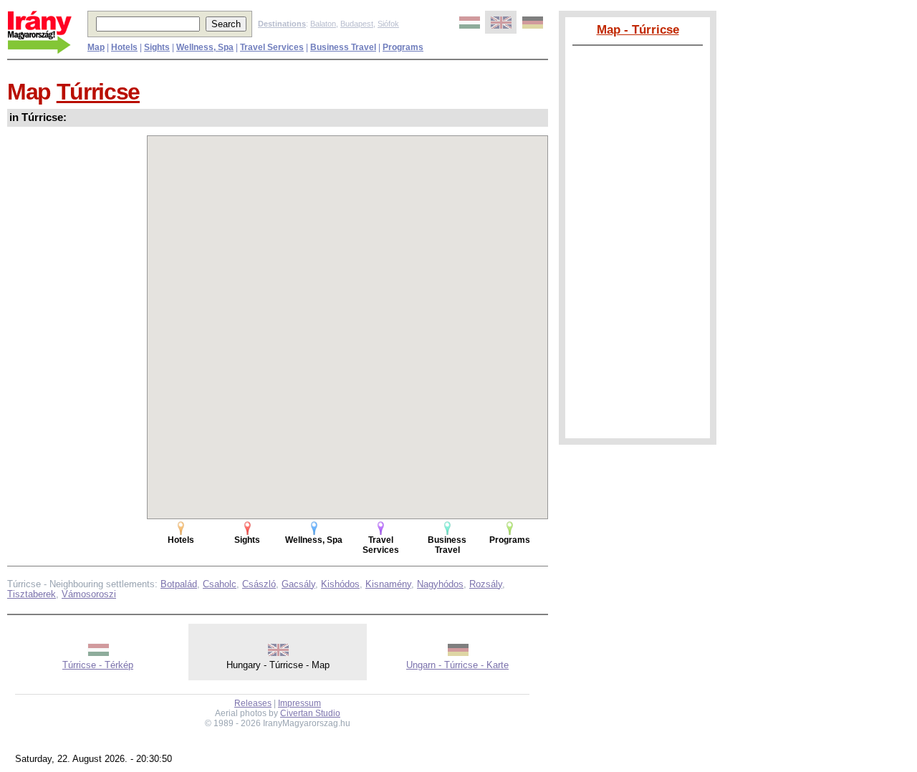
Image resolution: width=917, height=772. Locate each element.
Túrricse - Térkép (97, 665)
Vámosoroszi (89, 594)
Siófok (388, 23)
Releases (253, 703)
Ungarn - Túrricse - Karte (457, 665)
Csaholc (219, 584)
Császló (259, 584)
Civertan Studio (310, 713)
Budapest (356, 23)
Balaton (323, 23)
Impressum (299, 703)
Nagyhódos (440, 584)
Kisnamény (388, 584)
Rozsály (485, 584)
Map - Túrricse (638, 29)
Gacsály (298, 584)
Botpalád (178, 584)
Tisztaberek (31, 594)
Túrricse (98, 92)
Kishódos (340, 584)
